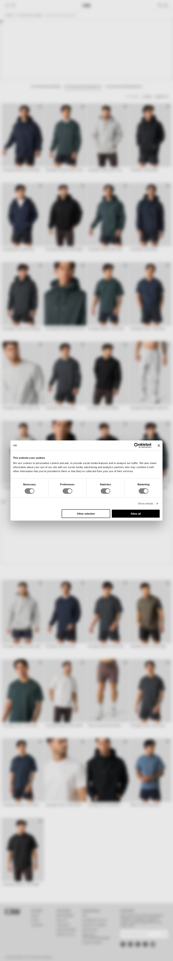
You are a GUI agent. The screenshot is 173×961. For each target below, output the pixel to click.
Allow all (136, 513)
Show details (145, 503)
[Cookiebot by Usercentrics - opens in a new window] (136, 445)
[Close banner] (159, 445)
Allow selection (86, 513)
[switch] (67, 491)
